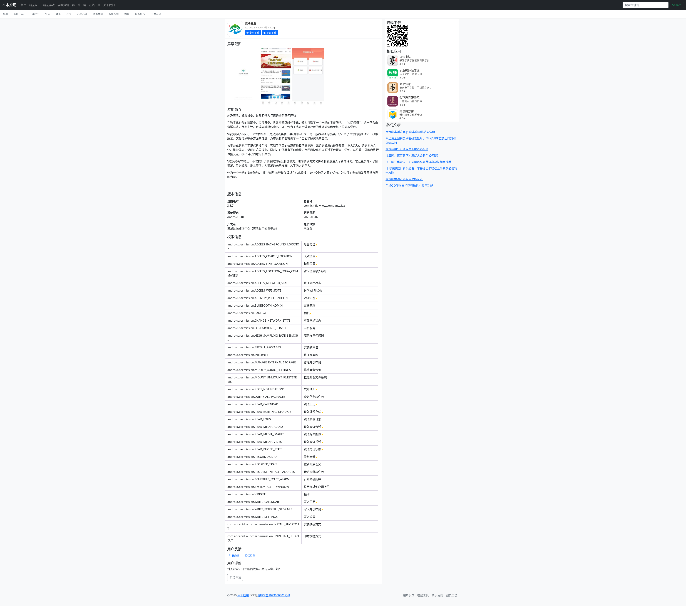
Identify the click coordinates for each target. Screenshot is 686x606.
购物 (126, 14)
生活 (47, 14)
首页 (23, 5)
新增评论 (235, 577)
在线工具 (94, 5)
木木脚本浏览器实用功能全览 (404, 179)
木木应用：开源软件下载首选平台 (407, 149)
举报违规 (234, 555)
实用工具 (19, 14)
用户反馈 (408, 595)
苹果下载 (271, 32)
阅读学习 (156, 14)
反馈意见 (250, 555)
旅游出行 (140, 14)
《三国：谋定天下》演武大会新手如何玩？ (413, 155)
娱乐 (58, 14)
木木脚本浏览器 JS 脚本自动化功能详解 (410, 132)
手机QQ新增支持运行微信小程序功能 (409, 186)
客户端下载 (79, 5)
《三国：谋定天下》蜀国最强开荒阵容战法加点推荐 (418, 162)
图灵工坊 (451, 595)
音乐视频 (114, 14)
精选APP (34, 5)
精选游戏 (49, 5)
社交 (68, 14)
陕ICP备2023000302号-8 (274, 595)
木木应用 (9, 5)
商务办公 (82, 14)
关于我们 (109, 5)
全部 (5, 14)
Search (677, 5)
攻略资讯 (63, 5)
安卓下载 (254, 32)
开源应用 (34, 14)
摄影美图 (98, 14)
